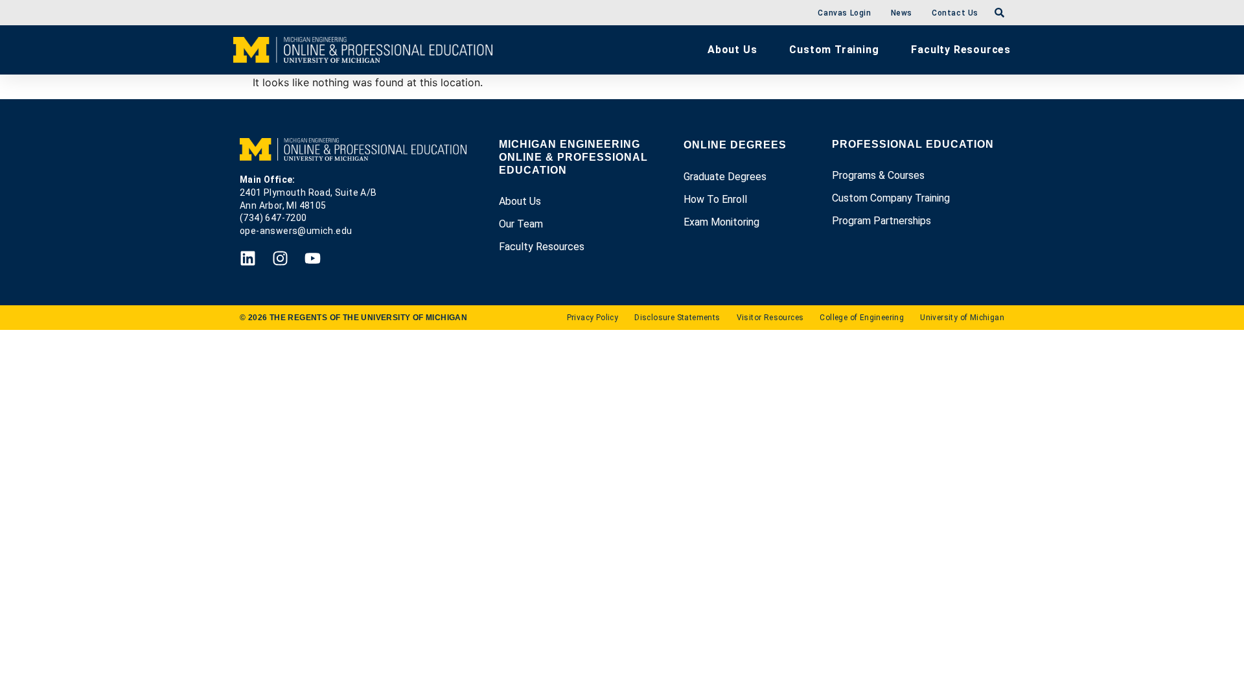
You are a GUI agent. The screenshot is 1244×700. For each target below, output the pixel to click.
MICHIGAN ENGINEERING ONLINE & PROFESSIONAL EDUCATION (573, 157)
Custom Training (834, 49)
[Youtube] (313, 258)
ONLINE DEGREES (735, 144)
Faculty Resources (961, 49)
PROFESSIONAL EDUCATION (913, 144)
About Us (732, 49)
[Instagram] (280, 258)
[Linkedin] (248, 258)
